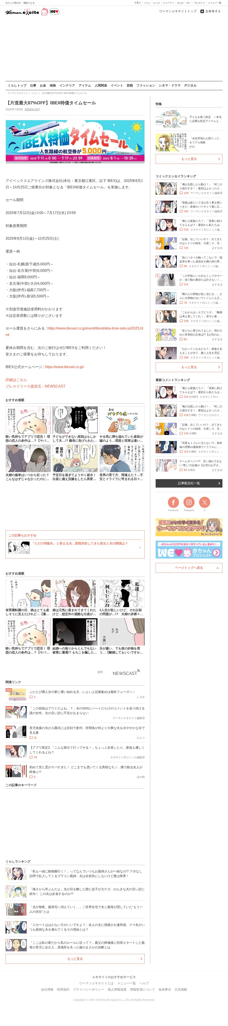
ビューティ (168, 3)
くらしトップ (17, 85)
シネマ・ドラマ (170, 85)
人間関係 (101, 85)
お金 (43, 85)
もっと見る (75, 958)
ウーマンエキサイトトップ (178, 11)
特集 (159, 103)
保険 (53, 85)
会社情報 (47, 989)
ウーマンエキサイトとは (96, 983)
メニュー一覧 (214, 3)
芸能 (130, 85)
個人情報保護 (117, 989)
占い (189, 3)
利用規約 (63, 989)
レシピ (156, 3)
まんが (180, 3)
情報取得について (142, 989)
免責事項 (165, 989)
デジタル (190, 85)
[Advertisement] (114, 49)
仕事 (33, 85)
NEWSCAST (32, 109)
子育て (137, 3)
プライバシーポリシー (88, 989)
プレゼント (199, 3)
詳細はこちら (16, 380)
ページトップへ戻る (189, 567)
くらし (147, 3)
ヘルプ (144, 983)
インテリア (67, 85)
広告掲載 (181, 989)
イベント (117, 85)
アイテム (85, 85)
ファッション (145, 85)
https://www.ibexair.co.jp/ (64, 367)
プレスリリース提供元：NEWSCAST (35, 386)
